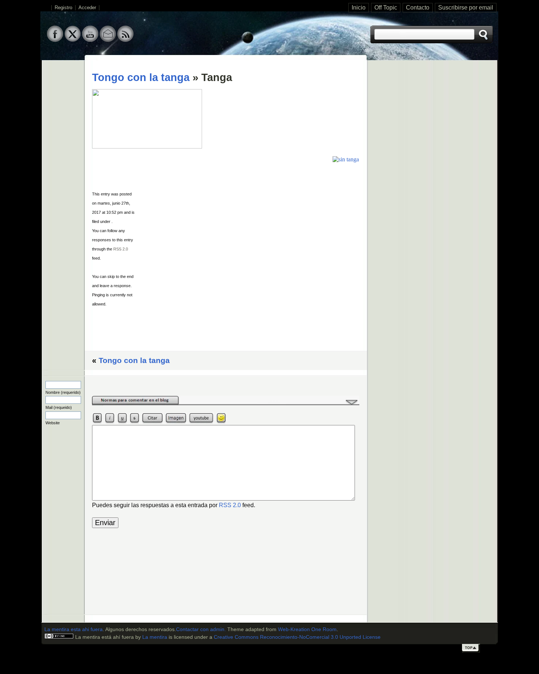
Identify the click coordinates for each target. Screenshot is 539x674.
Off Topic (385, 7)
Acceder (87, 7)
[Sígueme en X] (73, 40)
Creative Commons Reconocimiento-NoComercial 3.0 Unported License (297, 637)
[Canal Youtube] (90, 40)
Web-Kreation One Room (307, 629)
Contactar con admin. (201, 629)
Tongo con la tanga (141, 77)
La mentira (154, 637)
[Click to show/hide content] (225, 404)
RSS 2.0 (120, 249)
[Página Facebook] (55, 40)
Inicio (359, 7)
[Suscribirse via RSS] (125, 40)
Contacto (417, 7)
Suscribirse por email (465, 7)
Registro (63, 7)
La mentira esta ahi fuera (73, 629)
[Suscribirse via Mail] (108, 40)
